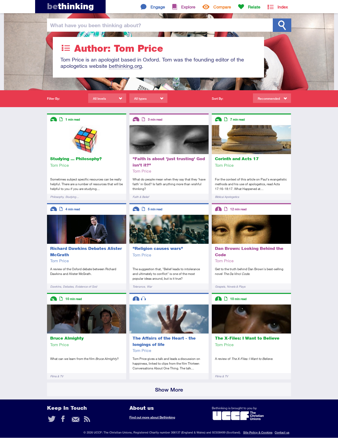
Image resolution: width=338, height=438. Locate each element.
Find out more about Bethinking (152, 417)
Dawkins (55, 286)
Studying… (72, 196)
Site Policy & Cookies (258, 432)
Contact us (282, 432)
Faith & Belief (141, 196)
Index (283, 6)
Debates (68, 286)
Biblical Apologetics (227, 196)
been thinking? (95, 25)
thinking (70, 6)
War (149, 286)
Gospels (220, 286)
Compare (222, 6)
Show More (169, 390)
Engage (158, 6)
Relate (254, 6)
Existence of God (86, 286)
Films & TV (56, 376)
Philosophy (56, 196)
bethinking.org (125, 66)
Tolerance (139, 286)
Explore (188, 6)
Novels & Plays (236, 286)
